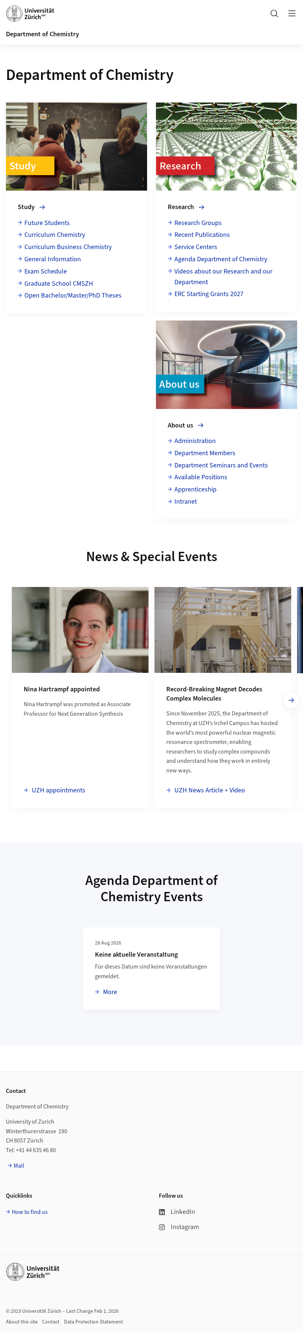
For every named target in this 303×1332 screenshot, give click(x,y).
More (109, 992)
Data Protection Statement (93, 1322)
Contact (50, 1322)
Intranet (185, 501)
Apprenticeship (195, 489)
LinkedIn (183, 1212)
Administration (195, 441)
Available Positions (200, 477)
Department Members (204, 453)
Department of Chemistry (42, 34)
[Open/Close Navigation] (292, 13)
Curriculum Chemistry (54, 234)
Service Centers (195, 247)
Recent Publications (202, 234)
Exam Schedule (45, 271)
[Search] (274, 13)
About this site (22, 1322)
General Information (52, 259)
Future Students (47, 223)
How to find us (30, 1212)
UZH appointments (57, 790)
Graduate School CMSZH (58, 283)
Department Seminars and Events (221, 465)
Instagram (185, 1227)
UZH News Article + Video (209, 790)
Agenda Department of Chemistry (220, 259)
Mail (19, 1166)
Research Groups (198, 223)
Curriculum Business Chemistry (68, 247)
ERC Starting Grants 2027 (209, 294)
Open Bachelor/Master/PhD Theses (73, 295)
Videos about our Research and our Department (223, 277)
